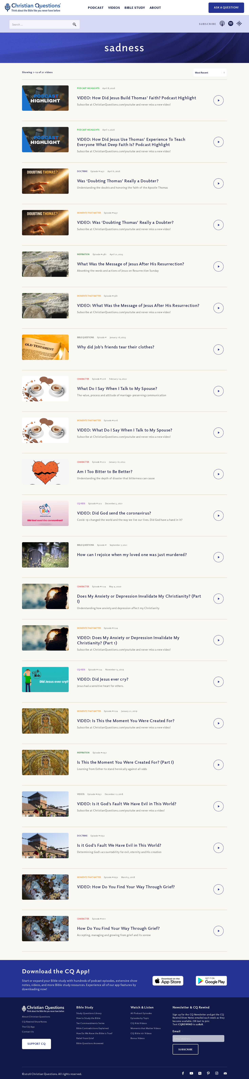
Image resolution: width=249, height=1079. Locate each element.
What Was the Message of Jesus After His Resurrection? (130, 263)
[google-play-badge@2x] (211, 981)
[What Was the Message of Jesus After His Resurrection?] (45, 269)
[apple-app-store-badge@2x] (168, 981)
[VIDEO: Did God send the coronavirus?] (45, 514)
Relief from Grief (85, 1038)
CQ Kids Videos (139, 1023)
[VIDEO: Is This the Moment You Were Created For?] (45, 725)
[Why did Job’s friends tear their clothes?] (45, 350)
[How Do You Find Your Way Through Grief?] (45, 931)
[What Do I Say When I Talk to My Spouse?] (45, 390)
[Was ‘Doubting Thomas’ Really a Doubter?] (45, 183)
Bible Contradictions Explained (92, 1028)
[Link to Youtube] (191, 1073)
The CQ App (28, 1026)
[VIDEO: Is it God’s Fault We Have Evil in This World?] (45, 806)
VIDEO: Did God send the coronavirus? (114, 512)
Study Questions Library (89, 1013)
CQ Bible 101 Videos (141, 1033)
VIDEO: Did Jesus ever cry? (102, 678)
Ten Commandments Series (90, 1023)
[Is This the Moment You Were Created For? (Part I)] (45, 767)
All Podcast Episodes (141, 1013)
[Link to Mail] (225, 1073)
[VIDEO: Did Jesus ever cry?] (45, 681)
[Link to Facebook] (182, 1073)
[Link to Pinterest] (208, 1073)
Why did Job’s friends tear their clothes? (115, 346)
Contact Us (28, 1031)
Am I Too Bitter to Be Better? (104, 471)
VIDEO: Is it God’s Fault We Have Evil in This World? (126, 803)
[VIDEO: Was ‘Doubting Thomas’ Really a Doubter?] (45, 225)
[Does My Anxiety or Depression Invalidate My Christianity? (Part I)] (45, 599)
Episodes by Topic (140, 1018)
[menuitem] (96, 7)
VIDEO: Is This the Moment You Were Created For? (125, 720)
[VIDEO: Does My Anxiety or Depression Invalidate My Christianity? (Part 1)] (45, 640)
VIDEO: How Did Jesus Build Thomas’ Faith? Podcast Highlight (136, 97)
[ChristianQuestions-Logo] (33, 10)
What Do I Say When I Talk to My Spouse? (117, 388)
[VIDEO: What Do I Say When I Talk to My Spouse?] (45, 432)
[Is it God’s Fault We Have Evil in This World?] (45, 848)
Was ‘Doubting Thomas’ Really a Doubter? (118, 180)
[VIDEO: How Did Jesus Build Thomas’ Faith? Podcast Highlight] (45, 98)
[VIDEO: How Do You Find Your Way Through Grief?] (45, 889)
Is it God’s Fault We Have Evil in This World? (119, 845)
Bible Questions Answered (90, 1043)
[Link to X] (199, 1073)
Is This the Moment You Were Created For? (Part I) (125, 762)
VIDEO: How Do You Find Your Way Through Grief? (126, 886)
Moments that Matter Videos (146, 1028)
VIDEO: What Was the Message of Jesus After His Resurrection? (138, 305)
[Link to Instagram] (216, 1073)
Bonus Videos (138, 1038)
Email (178, 1031)
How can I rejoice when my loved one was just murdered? (132, 554)
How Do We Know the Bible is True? (94, 1033)
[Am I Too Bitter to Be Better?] (45, 480)
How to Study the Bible (88, 1018)
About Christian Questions (36, 1016)
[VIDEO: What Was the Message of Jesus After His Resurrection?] (45, 310)
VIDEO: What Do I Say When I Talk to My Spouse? (124, 429)
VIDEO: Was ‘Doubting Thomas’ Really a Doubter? (125, 222)
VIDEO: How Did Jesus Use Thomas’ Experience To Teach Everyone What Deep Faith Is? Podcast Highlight (131, 142)
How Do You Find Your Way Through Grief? (118, 928)
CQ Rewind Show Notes (34, 1021)
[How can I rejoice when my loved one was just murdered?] (45, 559)
